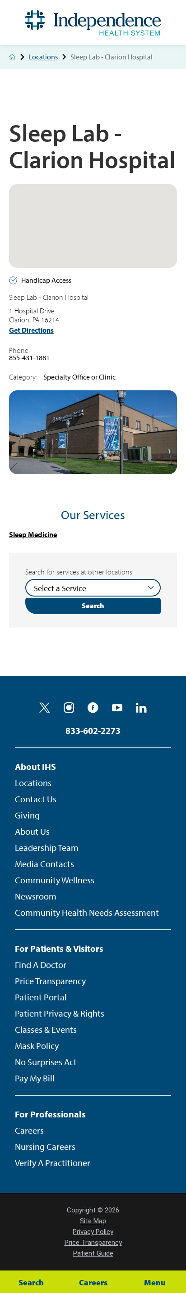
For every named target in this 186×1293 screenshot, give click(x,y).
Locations (43, 57)
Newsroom (35, 896)
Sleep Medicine (33, 534)
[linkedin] (141, 707)
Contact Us (35, 799)
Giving (27, 815)
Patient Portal (41, 997)
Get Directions (31, 330)
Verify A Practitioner (52, 1162)
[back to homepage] (12, 57)
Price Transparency (50, 980)
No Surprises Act (46, 1061)
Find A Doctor (40, 964)
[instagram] (69, 707)
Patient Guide (93, 1253)
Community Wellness (54, 880)
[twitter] (44, 707)
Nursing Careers (45, 1146)
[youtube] (117, 707)
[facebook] (93, 707)
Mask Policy (37, 1045)
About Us (32, 831)
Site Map (93, 1221)
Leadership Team (47, 847)
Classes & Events (46, 1029)
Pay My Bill (35, 1078)
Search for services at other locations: (79, 571)
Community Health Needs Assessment (87, 912)
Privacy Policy (93, 1232)
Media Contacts (44, 863)
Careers (29, 1130)
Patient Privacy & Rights (59, 1013)
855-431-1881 (29, 357)
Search (93, 605)
